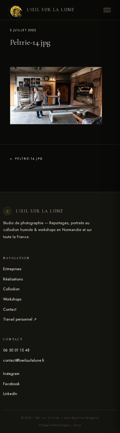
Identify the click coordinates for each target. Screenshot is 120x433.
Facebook (11, 384)
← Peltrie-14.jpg (26, 159)
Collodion (11, 289)
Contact (9, 309)
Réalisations (13, 279)
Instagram (11, 373)
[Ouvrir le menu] (107, 9)
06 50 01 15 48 (16, 350)
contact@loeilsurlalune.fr (23, 360)
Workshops (12, 299)
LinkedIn (10, 394)
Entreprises (12, 269)
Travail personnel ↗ (20, 319)
